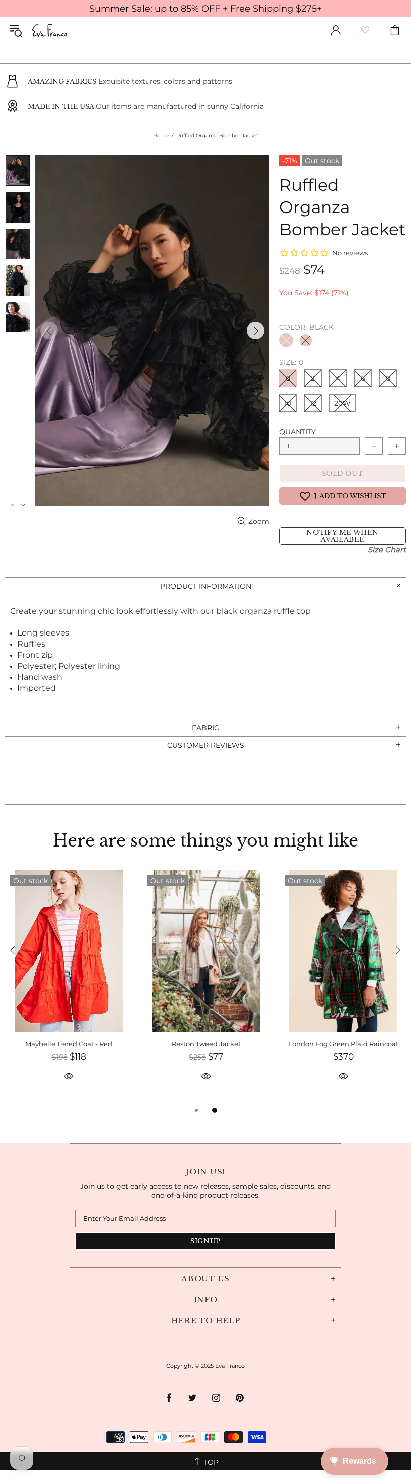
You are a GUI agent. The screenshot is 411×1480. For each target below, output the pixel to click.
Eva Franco (49, 30)
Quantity (297, 431)
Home (161, 135)
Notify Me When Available (342, 536)
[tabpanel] (68, 987)
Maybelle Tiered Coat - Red (68, 1044)
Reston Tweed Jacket (206, 1044)
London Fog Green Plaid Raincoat (343, 1044)
